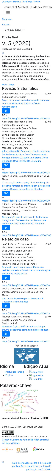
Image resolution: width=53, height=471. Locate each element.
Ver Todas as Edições (26, 345)
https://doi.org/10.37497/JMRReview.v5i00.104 (26, 118)
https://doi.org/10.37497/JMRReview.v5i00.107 (26, 341)
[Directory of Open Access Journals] (8, 450)
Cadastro (7, 19)
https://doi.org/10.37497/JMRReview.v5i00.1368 (26, 235)
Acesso (6, 24)
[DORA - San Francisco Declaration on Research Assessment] (37, 450)
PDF (6, 111)
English (9, 375)
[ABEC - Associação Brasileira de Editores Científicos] (23, 450)
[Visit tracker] (26, 356)
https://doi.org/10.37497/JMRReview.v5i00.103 (26, 313)
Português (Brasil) (15, 29)
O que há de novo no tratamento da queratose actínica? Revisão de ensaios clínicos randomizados (26, 103)
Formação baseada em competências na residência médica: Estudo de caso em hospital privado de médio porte (26, 270)
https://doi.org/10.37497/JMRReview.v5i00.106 (26, 285)
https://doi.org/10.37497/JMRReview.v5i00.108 (26, 172)
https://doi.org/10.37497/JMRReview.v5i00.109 (26, 200)
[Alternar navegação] (8, 12)
